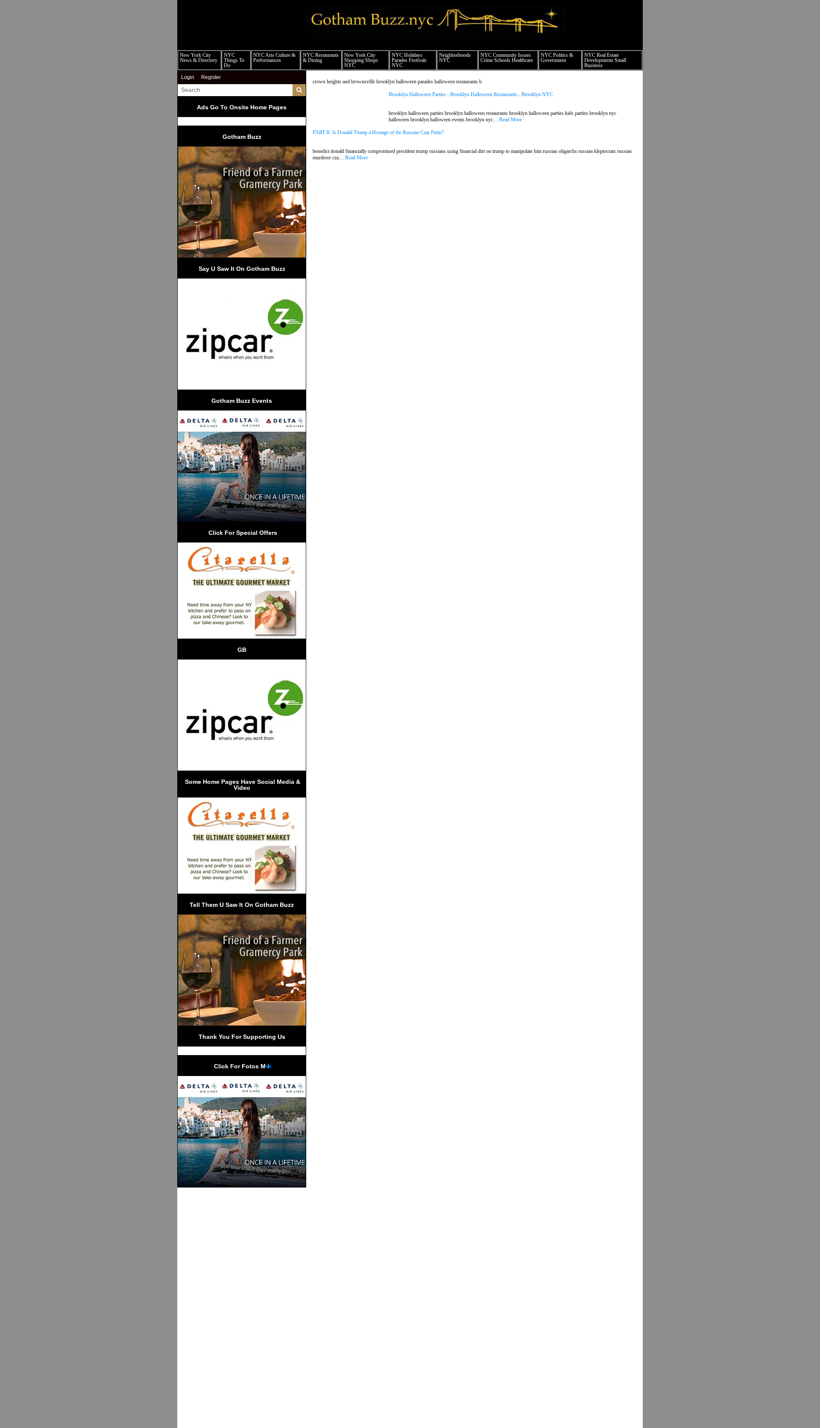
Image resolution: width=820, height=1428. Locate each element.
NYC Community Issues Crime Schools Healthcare (506, 57)
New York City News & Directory (198, 57)
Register (211, 77)
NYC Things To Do (234, 60)
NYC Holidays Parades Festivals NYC (409, 60)
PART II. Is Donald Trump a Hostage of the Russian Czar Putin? (378, 132)
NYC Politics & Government (557, 57)
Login (187, 77)
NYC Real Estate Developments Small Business (605, 60)
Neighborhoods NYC (455, 57)
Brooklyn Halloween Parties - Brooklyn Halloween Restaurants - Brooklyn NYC (471, 94)
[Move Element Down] (268, 1066)
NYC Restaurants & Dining (321, 57)
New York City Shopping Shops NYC (361, 60)
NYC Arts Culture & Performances (274, 57)
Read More (510, 120)
